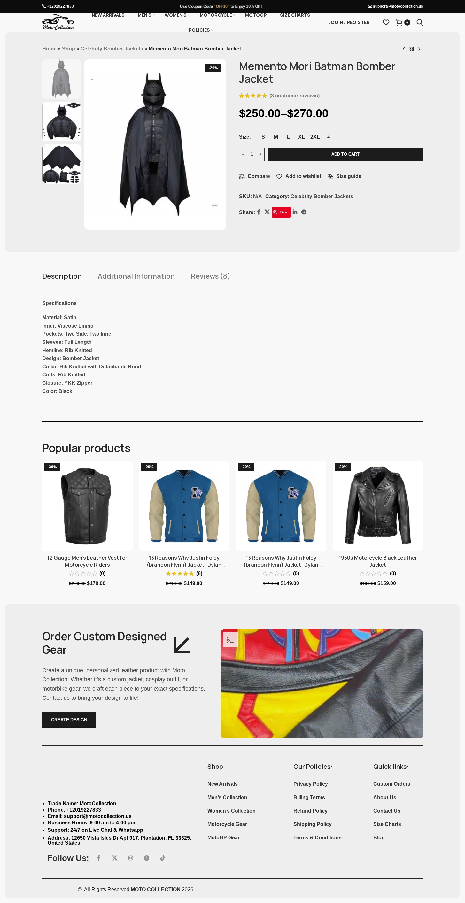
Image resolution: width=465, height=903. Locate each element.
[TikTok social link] (162, 858)
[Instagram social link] (130, 858)
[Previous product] (404, 49)
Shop (68, 48)
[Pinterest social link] (146, 858)
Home (49, 48)
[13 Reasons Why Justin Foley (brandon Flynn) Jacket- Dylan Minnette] (184, 506)
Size (244, 137)
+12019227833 (60, 6)
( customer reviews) (294, 95)
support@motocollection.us (397, 6)
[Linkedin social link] (295, 212)
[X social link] (267, 212)
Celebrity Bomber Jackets (112, 48)
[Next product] (419, 49)
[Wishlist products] (386, 22)
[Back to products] (411, 49)
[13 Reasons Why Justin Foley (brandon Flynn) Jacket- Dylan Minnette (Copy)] (281, 506)
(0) (102, 573)
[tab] (62, 276)
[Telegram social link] (303, 212)
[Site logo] (58, 22)
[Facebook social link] (259, 212)
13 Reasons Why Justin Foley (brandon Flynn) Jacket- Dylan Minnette (184, 564)
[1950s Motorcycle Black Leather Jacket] (378, 506)
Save (284, 212)
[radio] (263, 137)
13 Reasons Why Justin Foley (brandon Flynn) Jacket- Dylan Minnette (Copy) (281, 564)
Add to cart (345, 154)
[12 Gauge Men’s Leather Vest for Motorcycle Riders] (87, 506)
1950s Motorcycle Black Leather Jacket (378, 561)
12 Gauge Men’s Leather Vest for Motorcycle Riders (87, 561)
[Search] (420, 22)
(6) (199, 573)
